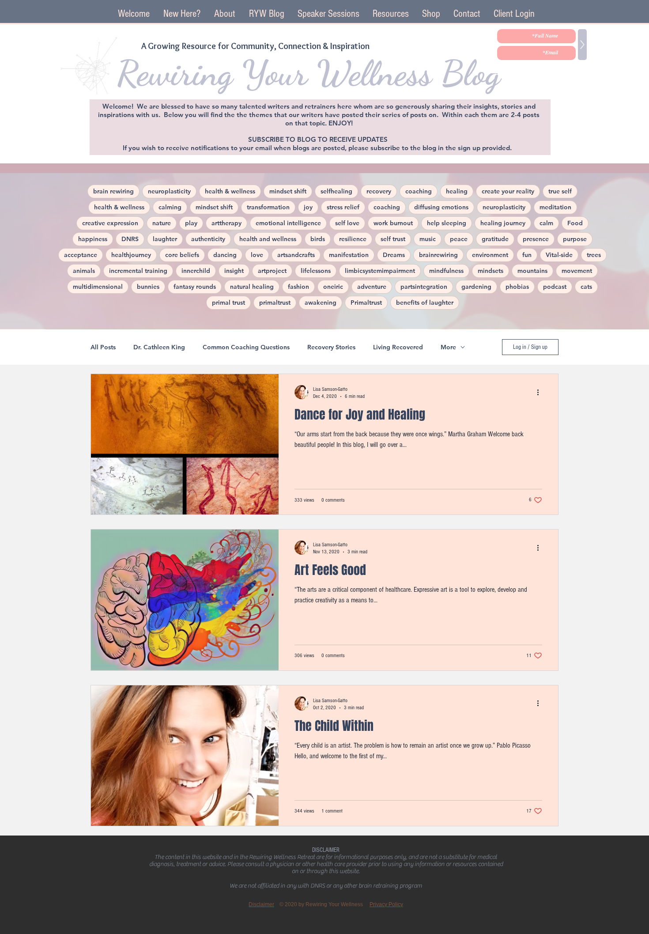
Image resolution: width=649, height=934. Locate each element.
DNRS (130, 239)
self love (347, 223)
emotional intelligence (288, 223)
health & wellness (230, 191)
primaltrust (275, 302)
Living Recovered (398, 347)
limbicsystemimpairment (380, 271)
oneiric (333, 287)
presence (536, 239)
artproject (272, 271)
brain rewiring (113, 191)
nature (161, 223)
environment (490, 255)
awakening (320, 302)
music (427, 239)
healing (457, 191)
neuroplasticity (169, 191)
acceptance (80, 255)
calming (169, 207)
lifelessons (316, 271)
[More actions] (541, 392)
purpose (575, 239)
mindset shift (287, 191)
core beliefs (182, 255)
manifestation (349, 255)
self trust (393, 239)
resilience (352, 239)
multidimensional (98, 287)
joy (308, 207)
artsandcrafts (296, 255)
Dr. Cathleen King (159, 347)
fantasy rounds (195, 287)
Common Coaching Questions (246, 347)
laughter (165, 239)
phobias (517, 287)
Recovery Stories (331, 347)
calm (546, 223)
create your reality (508, 191)
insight (234, 271)
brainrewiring (438, 255)
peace (459, 239)
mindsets (490, 271)
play (191, 223)
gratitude (495, 239)
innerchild (195, 271)
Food (575, 223)
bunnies (148, 287)
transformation (268, 207)
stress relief (343, 207)
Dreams (394, 255)
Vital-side (559, 255)
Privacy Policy (386, 904)
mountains (532, 271)
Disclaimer (261, 904)
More (448, 347)
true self (560, 191)
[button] (328, 14)
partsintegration (423, 287)
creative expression (110, 223)
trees (594, 255)
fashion (298, 287)
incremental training (138, 271)
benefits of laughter (424, 302)
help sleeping (446, 223)
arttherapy (226, 223)
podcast (554, 287)
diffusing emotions (441, 207)
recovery (378, 191)
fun (527, 255)
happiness (92, 239)
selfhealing (336, 191)
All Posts (103, 347)
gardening (476, 287)
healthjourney (131, 255)
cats (586, 287)
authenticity (208, 239)
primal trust (228, 302)
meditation (555, 207)
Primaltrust (366, 302)
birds (317, 239)
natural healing (252, 287)
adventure (371, 287)
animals (84, 271)
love (257, 255)
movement (577, 271)
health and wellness (267, 239)
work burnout (393, 223)
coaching (418, 191)
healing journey (502, 223)
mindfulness (446, 271)
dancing (225, 255)
